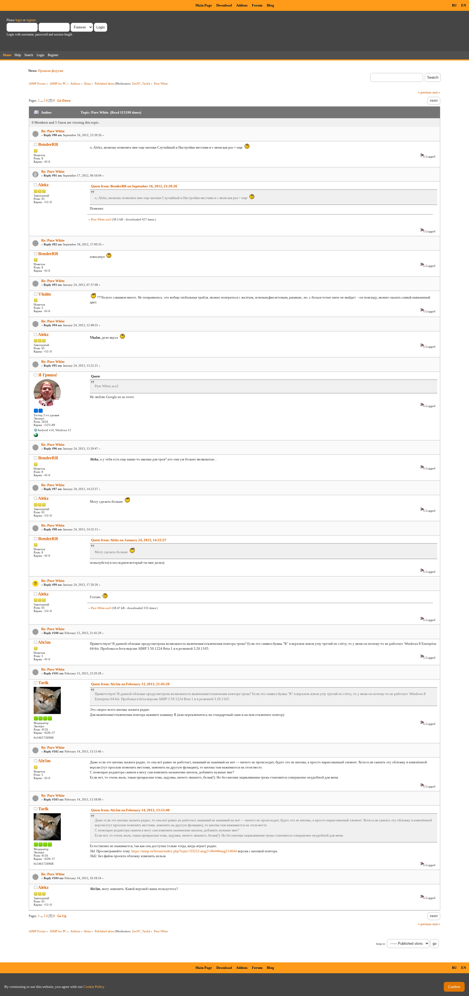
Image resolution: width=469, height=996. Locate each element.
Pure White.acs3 (101, 219)
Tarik (145, 83)
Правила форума (50, 71)
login (18, 20)
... (42, 101)
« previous (425, 92)
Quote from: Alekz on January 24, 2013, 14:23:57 (128, 540)
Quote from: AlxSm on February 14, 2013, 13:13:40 (130, 810)
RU (454, 5)
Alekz (43, 184)
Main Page (203, 5)
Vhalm (44, 294)
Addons (242, 5)
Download (224, 5)
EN (463, 5)
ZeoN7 (136, 83)
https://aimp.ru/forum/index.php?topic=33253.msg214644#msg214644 (184, 851)
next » (436, 92)
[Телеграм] (36, 436)
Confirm (454, 987)
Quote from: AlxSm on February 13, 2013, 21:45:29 (130, 684)
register (31, 20)
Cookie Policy (93, 987)
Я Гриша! (47, 375)
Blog (270, 5)
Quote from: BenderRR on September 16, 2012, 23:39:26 (134, 186)
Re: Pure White (53, 131)
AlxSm (44, 642)
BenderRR (48, 144)
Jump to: (381, 943)
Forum (257, 5)
